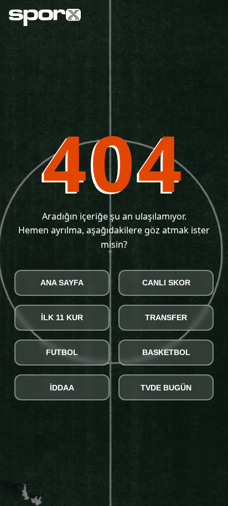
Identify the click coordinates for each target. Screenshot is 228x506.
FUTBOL (62, 352)
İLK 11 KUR (62, 317)
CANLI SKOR (166, 282)
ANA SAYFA (62, 282)
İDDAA (62, 387)
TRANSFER (166, 317)
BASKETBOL (166, 352)
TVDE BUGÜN (166, 387)
